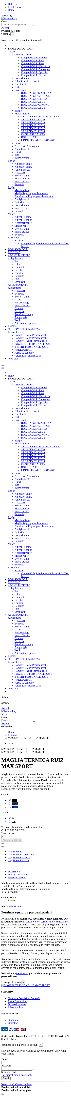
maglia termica (15, 851)
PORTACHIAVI (23, 349)
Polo (17, 278)
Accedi (5, 708)
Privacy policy (15, 1007)
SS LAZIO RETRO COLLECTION (40, 116)
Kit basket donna (23, 166)
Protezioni (20, 202)
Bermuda (19, 184)
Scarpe (18, 110)
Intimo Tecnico (22, 305)
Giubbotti (19, 267)
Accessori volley (23, 222)
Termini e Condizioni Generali (24, 998)
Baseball (19, 240)
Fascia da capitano (24, 352)
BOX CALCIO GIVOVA (35, 104)
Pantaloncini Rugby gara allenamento (34, 196)
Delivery (12, 4)
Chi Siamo (13, 1020)
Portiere (19, 87)
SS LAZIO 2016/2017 (33, 128)
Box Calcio (20, 90)
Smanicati (20, 281)
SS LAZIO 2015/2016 (33, 131)
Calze (17, 143)
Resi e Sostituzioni (17, 1001)
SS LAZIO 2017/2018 (33, 125)
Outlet (18, 152)
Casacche (19, 311)
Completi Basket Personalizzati (31, 340)
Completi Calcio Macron (34, 57)
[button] (21, 48)
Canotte (19, 308)
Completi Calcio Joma (32, 60)
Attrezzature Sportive (26, 323)
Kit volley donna (23, 219)
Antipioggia (21, 317)
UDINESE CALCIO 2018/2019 (38, 140)
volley (36, 921)
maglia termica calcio (19, 857)
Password (6, 1065)
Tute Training (22, 302)
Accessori (20, 172)
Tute (17, 155)
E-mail (4, 1059)
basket (44, 921)
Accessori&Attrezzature (27, 146)
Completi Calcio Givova (34, 75)
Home (11, 10)
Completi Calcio (23, 54)
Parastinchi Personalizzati (28, 355)
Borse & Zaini (22, 78)
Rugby (11, 187)
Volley (11, 214)
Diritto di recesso (17, 1004)
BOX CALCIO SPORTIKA (36, 93)
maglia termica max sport (21, 854)
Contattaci (13, 1023)
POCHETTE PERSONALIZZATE (33, 343)
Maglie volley (22, 225)
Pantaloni (19, 273)
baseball (61, 921)
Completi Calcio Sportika (34, 72)
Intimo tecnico (22, 157)
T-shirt (18, 320)
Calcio (11, 51)
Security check (9, 1072)
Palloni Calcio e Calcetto (27, 81)
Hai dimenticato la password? (16, 1075)
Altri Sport (13, 237)
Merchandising (22, 113)
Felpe (17, 264)
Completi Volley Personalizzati (31, 338)
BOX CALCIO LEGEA (34, 98)
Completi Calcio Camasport (35, 69)
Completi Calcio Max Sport (35, 66)
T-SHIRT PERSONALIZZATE (31, 346)
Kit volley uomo (23, 216)
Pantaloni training (24, 314)
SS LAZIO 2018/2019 (33, 122)
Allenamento (14, 287)
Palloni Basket (22, 169)
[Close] (2, 368)
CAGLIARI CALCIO (33, 134)
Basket (11, 160)
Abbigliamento (22, 149)
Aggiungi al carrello (12, 840)
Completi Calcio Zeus (32, 63)
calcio (29, 921)
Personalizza (14, 332)
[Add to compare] (2, 846)
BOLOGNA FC (29, 137)
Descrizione (14, 871)
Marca (4, 906)
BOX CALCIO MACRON (35, 95)
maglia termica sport (18, 860)
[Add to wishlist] (2, 843)
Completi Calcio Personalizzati (31, 335)
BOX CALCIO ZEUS (33, 101)
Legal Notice (14, 7)
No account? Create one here (16, 1084)
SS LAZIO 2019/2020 (33, 119)
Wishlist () (6, 15)
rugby (52, 921)
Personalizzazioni (17, 877)
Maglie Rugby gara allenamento (31, 193)
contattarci (22, 973)
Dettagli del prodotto (18, 874)
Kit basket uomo (23, 163)
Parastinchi (20, 84)
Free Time (20, 270)
